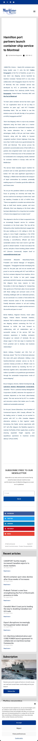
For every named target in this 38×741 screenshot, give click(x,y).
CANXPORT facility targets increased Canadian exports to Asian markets (16, 563)
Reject (19, 728)
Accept (19, 723)
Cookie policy (19, 738)
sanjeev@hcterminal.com (12, 254)
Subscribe (11, 691)
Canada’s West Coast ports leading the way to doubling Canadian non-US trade (18, 608)
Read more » (7, 571)
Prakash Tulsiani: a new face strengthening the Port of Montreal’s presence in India (19, 592)
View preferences (19, 734)
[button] (35, 704)
